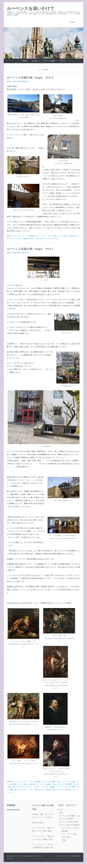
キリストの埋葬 (70, 787)
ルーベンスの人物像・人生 (51, 781)
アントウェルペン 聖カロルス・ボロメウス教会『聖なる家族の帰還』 (43, 838)
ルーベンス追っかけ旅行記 (66, 236)
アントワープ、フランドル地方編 (23, 236)
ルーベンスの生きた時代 (68, 822)
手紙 (64, 840)
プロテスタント (40, 238)
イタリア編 (65, 837)
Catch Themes (75, 856)
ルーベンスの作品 (66, 819)
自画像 (52, 787)
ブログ (62, 61)
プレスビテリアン (53, 238)
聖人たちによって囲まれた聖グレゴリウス (49, 789)
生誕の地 (26, 238)
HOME (24, 61)
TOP (61, 813)
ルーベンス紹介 (49, 61)
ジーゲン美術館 (45, 784)
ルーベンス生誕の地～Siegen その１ (30, 248)
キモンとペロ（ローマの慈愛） (62, 784)
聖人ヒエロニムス (20, 789)
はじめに (35, 61)
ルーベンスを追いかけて (31, 8)
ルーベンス (10, 238)
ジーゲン (19, 238)
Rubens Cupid (37, 823)
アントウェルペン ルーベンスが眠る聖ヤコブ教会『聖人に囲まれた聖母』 (43, 846)
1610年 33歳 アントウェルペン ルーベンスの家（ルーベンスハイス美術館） (43, 816)
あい (28, 81)
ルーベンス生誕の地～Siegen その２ (30, 77)
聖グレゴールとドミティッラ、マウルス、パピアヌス (30, 787)
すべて (38, 236)
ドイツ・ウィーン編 (48, 236)
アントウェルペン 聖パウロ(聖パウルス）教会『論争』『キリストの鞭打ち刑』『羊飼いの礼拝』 (43, 830)
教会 (32, 238)
